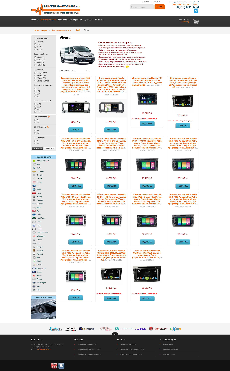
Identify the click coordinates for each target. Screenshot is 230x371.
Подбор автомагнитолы (87, 344)
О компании (168, 344)
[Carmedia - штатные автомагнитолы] (55, 328)
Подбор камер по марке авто (89, 349)
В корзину (185, 22)
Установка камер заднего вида (132, 349)
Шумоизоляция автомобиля (131, 354)
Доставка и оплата (170, 349)
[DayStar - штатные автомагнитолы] (87, 328)
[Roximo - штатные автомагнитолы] (175, 328)
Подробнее (76, 130)
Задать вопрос (169, 354)
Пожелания (146, 2)
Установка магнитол (128, 344)
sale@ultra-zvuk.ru (44, 349)
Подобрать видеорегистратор (89, 354)
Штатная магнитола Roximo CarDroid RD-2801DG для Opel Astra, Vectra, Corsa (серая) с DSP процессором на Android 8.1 (183, 82)
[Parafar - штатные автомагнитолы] (124, 328)
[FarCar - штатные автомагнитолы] (105, 328)
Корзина (157, 2)
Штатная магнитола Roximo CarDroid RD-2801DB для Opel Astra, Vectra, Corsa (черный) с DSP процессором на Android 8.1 (111, 255)
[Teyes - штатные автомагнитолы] (140, 328)
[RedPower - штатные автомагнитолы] (158, 328)
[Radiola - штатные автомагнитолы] (70, 328)
